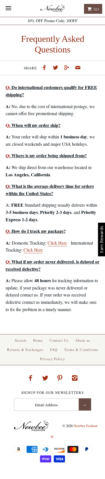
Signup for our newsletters (52, 392)
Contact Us (59, 340)
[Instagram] (75, 378)
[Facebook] (30, 378)
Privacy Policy (52, 358)
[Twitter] (45, 378)
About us (82, 340)
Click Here (57, 243)
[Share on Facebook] (46, 68)
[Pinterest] (60, 378)
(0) (95, 9)
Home (38, 340)
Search (20, 340)
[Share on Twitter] (57, 68)
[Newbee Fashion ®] (52, 8)
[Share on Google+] (68, 68)
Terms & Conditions (81, 349)
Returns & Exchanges (25, 349)
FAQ (53, 349)
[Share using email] (77, 68)
